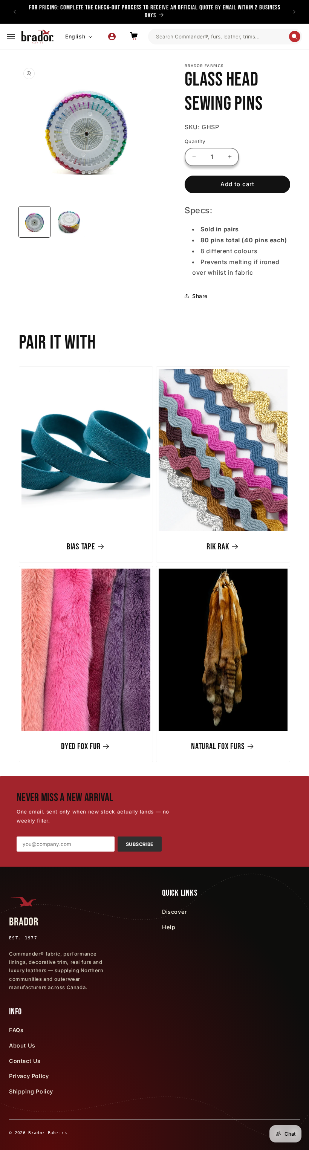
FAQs (16, 1030)
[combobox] (222, 36)
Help (168, 927)
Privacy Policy (29, 1076)
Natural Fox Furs (218, 746)
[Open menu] (11, 36)
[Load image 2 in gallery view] (69, 222)
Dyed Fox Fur (80, 746)
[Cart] (133, 36)
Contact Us (25, 1061)
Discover (174, 911)
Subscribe (139, 844)
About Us (22, 1045)
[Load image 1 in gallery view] (34, 222)
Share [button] (200, 296)
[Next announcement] (294, 11)
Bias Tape (81, 546)
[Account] (112, 36)
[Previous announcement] (14, 11)
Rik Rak (218, 546)
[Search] (294, 36)
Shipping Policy (31, 1091)
